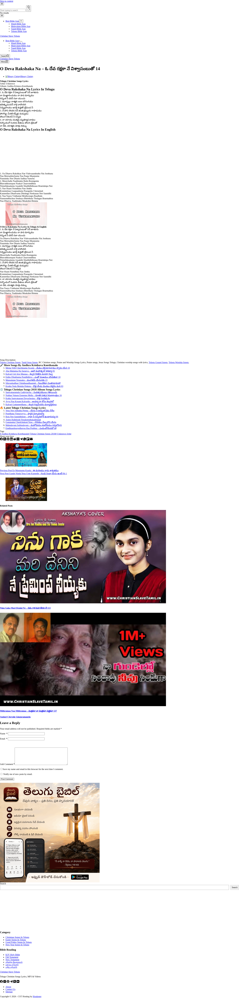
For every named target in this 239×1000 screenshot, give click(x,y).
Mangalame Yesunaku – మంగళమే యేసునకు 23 (26, 380)
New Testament (12, 959)
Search (3, 883)
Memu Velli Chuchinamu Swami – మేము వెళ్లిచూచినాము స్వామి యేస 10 (38, 368)
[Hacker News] (18, 439)
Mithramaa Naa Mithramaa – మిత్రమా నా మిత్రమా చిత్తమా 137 (28, 711)
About (8, 987)
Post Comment (7, 779)
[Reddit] (15, 439)
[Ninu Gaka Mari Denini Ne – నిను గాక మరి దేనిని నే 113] (83, 602)
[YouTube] (18, 982)
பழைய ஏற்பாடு (12, 964)
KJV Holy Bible (13, 955)
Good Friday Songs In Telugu (19, 942)
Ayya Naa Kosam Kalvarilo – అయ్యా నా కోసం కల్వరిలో (30, 401)
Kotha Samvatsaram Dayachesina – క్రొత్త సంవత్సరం (28, 398)
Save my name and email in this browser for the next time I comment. (33, 769)
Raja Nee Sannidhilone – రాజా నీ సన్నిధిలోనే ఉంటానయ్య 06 (32, 416)
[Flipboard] (28, 439)
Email (3, 739)
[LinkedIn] (11, 439)
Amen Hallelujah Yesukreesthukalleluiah (23, 420)
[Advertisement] (83, 152)
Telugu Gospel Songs (158, 362)
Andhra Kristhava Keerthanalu (14, 434)
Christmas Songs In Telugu (17, 937)
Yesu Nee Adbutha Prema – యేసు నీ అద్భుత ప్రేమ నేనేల (30, 410)
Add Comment (7, 764)
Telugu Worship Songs (179, 362)
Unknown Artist (63, 434)
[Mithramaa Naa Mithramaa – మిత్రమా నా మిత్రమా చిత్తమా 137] (83, 705)
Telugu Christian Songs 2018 (41, 434)
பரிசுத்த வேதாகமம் (14, 962)
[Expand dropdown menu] (21, 41)
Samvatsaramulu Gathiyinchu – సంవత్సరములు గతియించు (31, 392)
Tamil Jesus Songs (30, 362)
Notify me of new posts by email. (17, 774)
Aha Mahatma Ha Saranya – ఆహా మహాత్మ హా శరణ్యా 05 (30, 371)
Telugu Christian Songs (10, 362)
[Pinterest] (8, 439)
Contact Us (10, 989)
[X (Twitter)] (5, 439)
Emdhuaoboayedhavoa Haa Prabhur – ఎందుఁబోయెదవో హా (31, 428)
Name (3, 733)
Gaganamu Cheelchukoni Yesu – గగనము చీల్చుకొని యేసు (31, 422)
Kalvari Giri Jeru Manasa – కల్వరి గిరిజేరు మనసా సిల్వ (29, 374)
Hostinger (37, 996)
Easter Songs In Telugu (16, 940)
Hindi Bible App (18, 43)
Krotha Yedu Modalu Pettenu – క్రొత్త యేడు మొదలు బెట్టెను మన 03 (34, 386)
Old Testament (12, 957)
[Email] (31, 439)
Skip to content (6, 1)
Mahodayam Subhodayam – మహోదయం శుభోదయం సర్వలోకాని (34, 425)
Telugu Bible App (19, 51)
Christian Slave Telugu (10, 36)
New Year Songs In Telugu (17, 945)
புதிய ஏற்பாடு (11, 967)
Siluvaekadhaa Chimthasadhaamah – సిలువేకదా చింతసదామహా (33, 383)
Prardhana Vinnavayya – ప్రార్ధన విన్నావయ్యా (25, 413)
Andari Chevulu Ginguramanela (15, 717)
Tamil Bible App (18, 48)
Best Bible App (12, 41)
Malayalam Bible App (20, 46)
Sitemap (9, 992)
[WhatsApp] (25, 439)
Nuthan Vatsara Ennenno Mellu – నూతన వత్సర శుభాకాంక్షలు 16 (34, 395)
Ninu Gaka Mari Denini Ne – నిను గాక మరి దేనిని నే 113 (25, 608)
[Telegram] (21, 439)
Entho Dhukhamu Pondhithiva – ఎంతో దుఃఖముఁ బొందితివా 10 (33, 377)
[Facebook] (1, 439)
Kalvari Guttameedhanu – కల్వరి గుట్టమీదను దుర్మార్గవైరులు (31, 404)
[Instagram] (5, 982)
